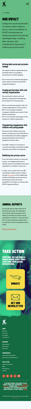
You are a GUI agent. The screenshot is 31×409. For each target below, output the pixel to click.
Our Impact (5, 335)
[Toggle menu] (27, 4)
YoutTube (18, 376)
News (3, 366)
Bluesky (7, 376)
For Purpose (15, 397)
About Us (4, 331)
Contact (4, 370)
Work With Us (5, 368)
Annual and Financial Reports (10, 357)
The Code (11, 175)
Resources (5, 348)
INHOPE (25, 389)
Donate (15, 283)
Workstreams (5, 344)
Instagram (11, 376)
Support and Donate (7, 364)
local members (21, 386)
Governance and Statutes (9, 355)
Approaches (5, 346)
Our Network (5, 337)
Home (3, 12)
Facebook (3, 376)
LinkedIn (15, 376)
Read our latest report (9, 229)
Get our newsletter (15, 305)
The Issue (4, 333)
